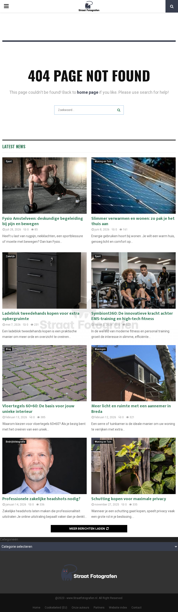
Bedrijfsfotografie (15, 441)
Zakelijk (10, 256)
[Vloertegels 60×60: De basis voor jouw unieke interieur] (44, 373)
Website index (118, 607)
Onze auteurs (80, 607)
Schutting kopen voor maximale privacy (128, 498)
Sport (9, 161)
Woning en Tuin (103, 161)
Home (36, 607)
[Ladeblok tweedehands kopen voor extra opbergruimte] (44, 280)
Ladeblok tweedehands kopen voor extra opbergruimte (40, 316)
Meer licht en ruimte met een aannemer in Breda (131, 409)
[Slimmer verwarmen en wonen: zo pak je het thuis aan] (133, 185)
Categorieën (9, 539)
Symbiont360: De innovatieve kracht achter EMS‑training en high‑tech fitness (132, 316)
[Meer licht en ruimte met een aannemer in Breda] (133, 373)
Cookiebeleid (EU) (56, 607)
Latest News (13, 146)
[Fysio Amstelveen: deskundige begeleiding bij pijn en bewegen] (44, 185)
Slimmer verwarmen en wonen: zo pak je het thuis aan (133, 221)
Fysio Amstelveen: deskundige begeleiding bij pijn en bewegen (42, 221)
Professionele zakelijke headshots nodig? (41, 498)
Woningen (100, 349)
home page (87, 92)
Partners (99, 607)
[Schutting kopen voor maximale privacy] (133, 466)
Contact (136, 607)
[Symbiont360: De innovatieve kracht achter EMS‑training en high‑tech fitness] (133, 280)
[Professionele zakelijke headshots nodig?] (44, 466)
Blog (8, 349)
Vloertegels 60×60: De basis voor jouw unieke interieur (38, 409)
